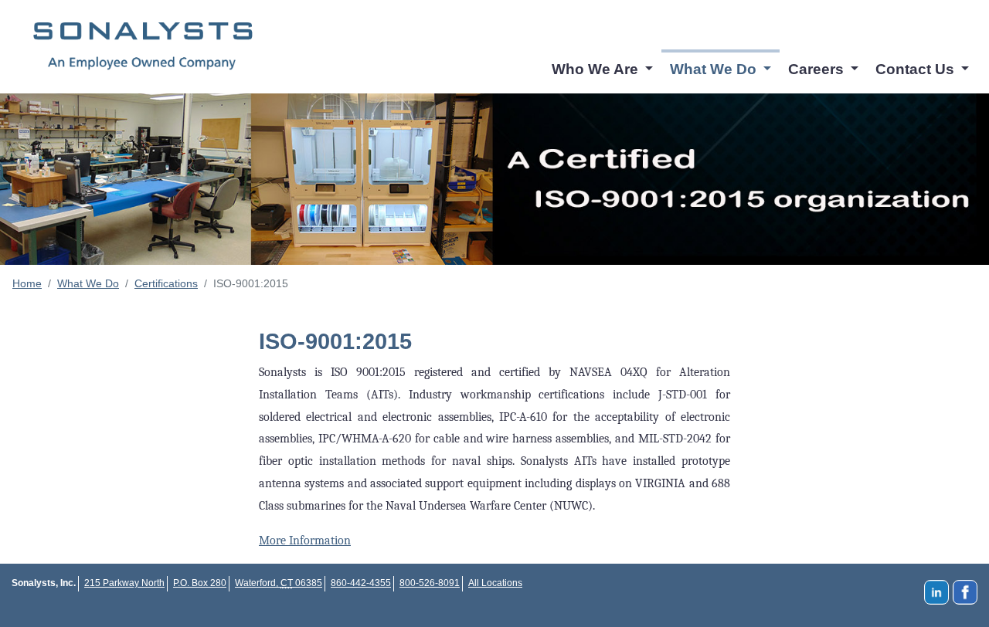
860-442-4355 (361, 583)
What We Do (88, 283)
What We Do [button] (715, 69)
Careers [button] (818, 69)
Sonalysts (143, 46)
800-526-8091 (429, 583)
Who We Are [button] (597, 69)
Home (27, 283)
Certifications (166, 283)
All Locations (495, 583)
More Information (305, 540)
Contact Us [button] (916, 69)
